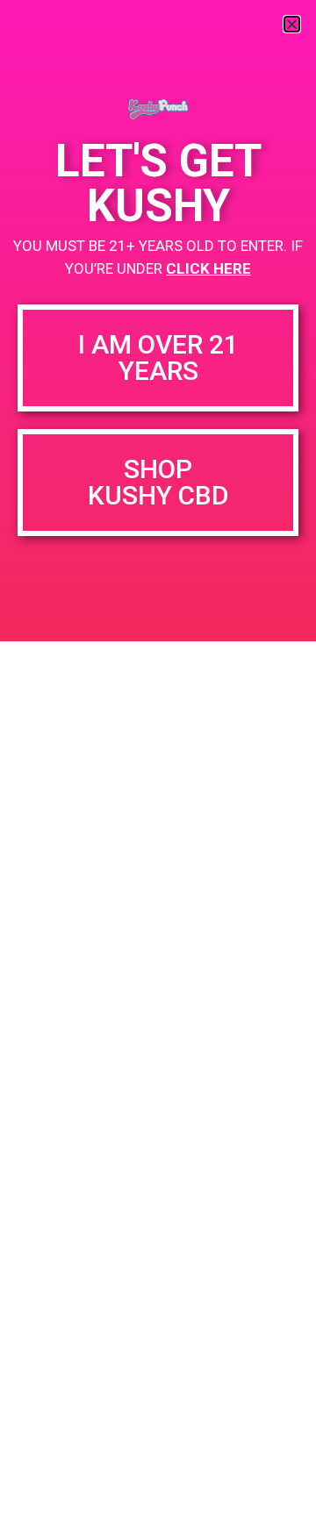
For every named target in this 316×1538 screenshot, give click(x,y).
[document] (158, 769)
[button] (291, 24)
